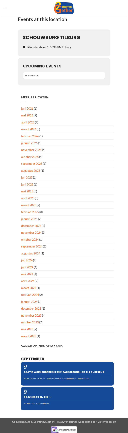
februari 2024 (30, 294)
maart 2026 (28, 129)
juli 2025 (26, 177)
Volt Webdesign (107, 421)
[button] (4, 8)
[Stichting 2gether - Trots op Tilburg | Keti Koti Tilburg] (64, 8)
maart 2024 (28, 288)
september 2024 (31, 246)
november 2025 (31, 150)
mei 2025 (27, 191)
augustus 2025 (30, 170)
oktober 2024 (30, 239)
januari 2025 (29, 219)
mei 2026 (27, 115)
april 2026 (27, 122)
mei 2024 (27, 274)
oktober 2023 (30, 322)
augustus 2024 (30, 253)
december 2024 (31, 225)
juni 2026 (27, 108)
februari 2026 (30, 136)
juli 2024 (26, 260)
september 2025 (31, 163)
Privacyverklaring (66, 421)
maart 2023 (28, 336)
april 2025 (27, 198)
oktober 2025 (30, 157)
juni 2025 (27, 184)
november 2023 (31, 315)
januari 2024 (29, 301)
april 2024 (27, 281)
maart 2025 (28, 205)
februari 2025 (30, 212)
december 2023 (31, 308)
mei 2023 (27, 329)
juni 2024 (27, 267)
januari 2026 (29, 143)
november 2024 (31, 232)
